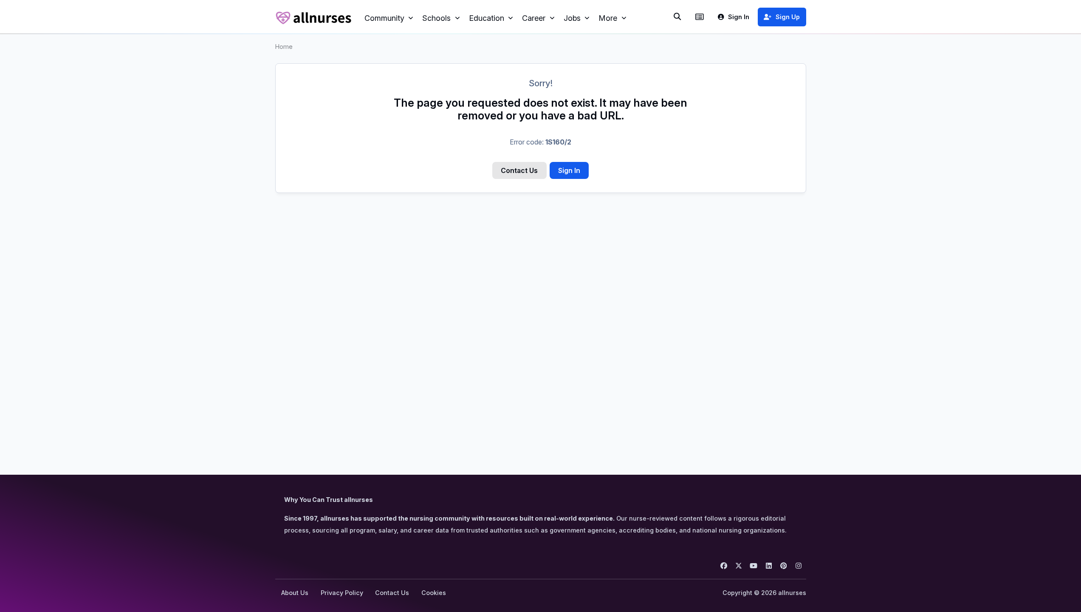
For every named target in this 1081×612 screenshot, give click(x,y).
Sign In (569, 170)
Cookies (433, 592)
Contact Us (519, 170)
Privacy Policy (342, 592)
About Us (294, 592)
